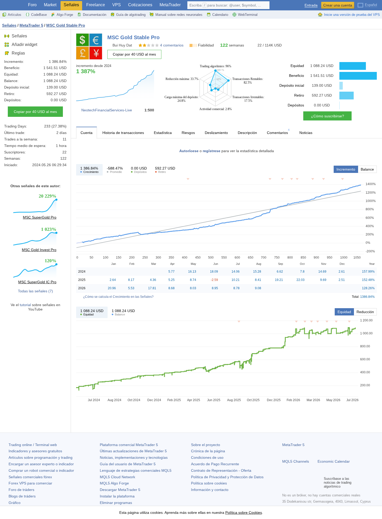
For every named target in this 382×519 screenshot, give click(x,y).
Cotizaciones (140, 5)
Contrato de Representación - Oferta (221, 470)
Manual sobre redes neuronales (178, 15)
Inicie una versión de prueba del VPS (352, 15)
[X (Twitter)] (302, 483)
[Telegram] (294, 483)
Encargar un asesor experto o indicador (41, 464)
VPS (116, 5)
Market (50, 5)
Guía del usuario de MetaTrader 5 (128, 464)
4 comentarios (171, 45)
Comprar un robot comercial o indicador (41, 470)
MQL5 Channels (295, 461)
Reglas (18, 53)
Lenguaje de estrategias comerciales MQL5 (136, 470)
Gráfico (15, 503)
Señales (71, 5)
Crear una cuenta (337, 5)
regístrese (211, 151)
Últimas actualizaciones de (133, 451)
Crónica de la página (208, 451)
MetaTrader (170, 5)
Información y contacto (209, 490)
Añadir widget (24, 44)
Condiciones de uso (207, 457)
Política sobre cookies (209, 483)
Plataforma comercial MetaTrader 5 (129, 445)
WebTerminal (248, 15)
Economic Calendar (334, 461)
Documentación (94, 15)
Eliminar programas (116, 503)
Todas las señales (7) (35, 291)
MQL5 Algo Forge (114, 483)
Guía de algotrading (131, 15)
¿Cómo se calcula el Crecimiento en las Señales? (118, 297)
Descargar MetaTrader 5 (120, 490)
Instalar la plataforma (117, 496)
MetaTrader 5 (293, 445)
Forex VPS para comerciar (30, 483)
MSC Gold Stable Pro (65, 25)
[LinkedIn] (318, 483)
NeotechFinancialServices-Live (106, 110)
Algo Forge (65, 15)
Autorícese (189, 151)
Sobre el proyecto (205, 445)
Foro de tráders (21, 490)
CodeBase (39, 15)
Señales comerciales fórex (30, 477)
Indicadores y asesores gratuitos (35, 451)
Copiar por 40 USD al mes (35, 112)
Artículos (14, 15)
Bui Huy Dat (122, 45)
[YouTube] (310, 483)
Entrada (311, 5)
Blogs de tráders (22, 496)
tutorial (25, 305)
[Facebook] (285, 483)
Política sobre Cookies (243, 512)
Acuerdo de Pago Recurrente (215, 464)
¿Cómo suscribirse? (327, 116)
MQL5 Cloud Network (117, 477)
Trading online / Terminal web (33, 445)
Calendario (220, 15)
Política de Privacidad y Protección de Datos (227, 477)
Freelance (95, 5)
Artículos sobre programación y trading (41, 457)
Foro (32, 5)
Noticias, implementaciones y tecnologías (134, 457)
